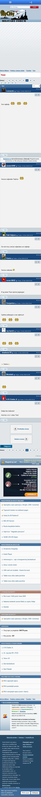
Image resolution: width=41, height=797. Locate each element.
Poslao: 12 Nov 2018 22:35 (20, 258)
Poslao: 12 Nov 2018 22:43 (24, 303)
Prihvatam (25, 793)
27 (1, 83)
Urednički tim (30, 737)
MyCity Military (4, 70)
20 (13, 80)
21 (16, 80)
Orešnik (6, 607)
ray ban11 (10, 331)
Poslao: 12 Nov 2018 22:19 (25, 166)
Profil (5, 155)
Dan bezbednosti (9, 664)
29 (8, 83)
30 (12, 83)
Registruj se (7, 159)
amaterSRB (10, 166)
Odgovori (7, 446)
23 (23, 80)
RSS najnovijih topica (11, 681)
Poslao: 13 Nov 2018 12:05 (22, 374)
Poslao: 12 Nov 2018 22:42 (25, 280)
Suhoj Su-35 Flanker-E (11, 515)
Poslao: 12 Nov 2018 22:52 (23, 331)
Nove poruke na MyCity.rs (10, 544)
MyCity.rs (28, 744)
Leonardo (10, 91)
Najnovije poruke (12, 737)
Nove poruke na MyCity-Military (12, 500)
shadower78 (6, 352)
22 (20, 80)
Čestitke (28, 70)
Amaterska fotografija (11, 549)
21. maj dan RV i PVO (11, 653)
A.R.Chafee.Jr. (12, 399)
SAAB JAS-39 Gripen (11, 537)
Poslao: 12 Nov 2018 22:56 (21, 352)
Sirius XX (7, 658)
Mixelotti (9, 374)
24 (27, 80)
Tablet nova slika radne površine (14, 575)
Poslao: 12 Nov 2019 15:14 (27, 399)
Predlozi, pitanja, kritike (17, 70)
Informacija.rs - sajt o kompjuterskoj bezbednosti (20, 559)
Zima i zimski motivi (10, 565)
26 (34, 80)
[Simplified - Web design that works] (30, 763)
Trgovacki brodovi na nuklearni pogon (16, 510)
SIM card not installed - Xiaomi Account (17, 570)
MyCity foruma (6, 785)
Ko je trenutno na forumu (11, 702)
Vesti (24, 744)
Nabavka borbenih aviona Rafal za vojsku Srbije (19, 601)
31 (15, 83)
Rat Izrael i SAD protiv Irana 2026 (15, 596)
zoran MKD (10, 280)
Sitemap (21, 737)
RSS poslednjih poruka (11, 686)
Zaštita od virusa (27, 746)
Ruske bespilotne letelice (12, 526)
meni (10, 2)
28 (5, 83)
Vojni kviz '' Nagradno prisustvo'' (14, 532)
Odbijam (35, 793)
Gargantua (10, 303)
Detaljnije (23, 711)
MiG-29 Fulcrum (9, 521)
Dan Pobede (8, 669)
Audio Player (8, 554)
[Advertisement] (20, 46)
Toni (34, 70)
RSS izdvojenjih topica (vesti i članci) (16, 691)
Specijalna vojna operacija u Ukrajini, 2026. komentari (21, 505)
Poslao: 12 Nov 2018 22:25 (25, 235)
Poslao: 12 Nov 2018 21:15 (23, 91)
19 (9, 80)
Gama (8, 258)
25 (30, 80)
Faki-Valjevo (11, 235)
